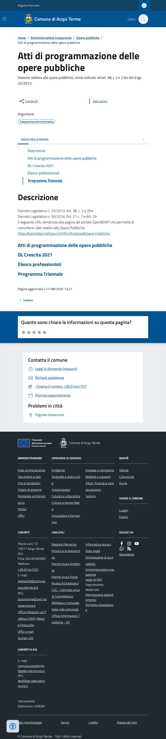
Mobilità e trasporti (98, 476)
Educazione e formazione (66, 518)
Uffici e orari (26, 631)
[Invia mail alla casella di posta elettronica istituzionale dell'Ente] (32, 584)
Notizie (124, 470)
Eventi (123, 516)
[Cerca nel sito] (141, 19)
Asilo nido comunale (65, 609)
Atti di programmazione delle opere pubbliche (65, 245)
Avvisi (123, 483)
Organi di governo (30, 489)
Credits (93, 722)
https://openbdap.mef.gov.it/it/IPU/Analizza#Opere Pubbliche (64, 233)
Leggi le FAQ (93, 579)
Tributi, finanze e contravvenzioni (99, 486)
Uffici (21, 515)
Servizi (65, 722)
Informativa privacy (98, 544)
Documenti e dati (29, 476)
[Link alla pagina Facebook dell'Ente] (121, 543)
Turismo (90, 496)
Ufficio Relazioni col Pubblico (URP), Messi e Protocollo (32, 618)
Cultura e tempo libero (66, 506)
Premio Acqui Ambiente (66, 567)
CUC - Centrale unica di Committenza (66, 593)
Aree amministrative (31, 470)
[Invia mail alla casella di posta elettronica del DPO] (32, 668)
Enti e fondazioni (29, 483)
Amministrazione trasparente (51, 37)
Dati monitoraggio (30, 722)
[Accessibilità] (13, 726)
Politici (22, 509)
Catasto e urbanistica (66, 496)
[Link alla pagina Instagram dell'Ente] (129, 543)
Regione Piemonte (28, 5)
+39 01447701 (28, 569)
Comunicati (126, 476)
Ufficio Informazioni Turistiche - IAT (66, 619)
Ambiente (58, 470)
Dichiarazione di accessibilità (99, 560)
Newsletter (126, 554)
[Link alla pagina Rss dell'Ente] (129, 548)
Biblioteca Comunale (65, 602)
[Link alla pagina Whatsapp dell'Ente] (121, 548)
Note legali (92, 550)
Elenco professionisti (39, 264)
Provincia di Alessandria (66, 554)
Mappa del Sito (127, 722)
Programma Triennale (40, 274)
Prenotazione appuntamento (99, 597)
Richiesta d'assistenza (99, 607)
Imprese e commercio (99, 470)
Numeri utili (25, 638)
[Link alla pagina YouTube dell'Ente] (136, 543)
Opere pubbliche (87, 37)
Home (22, 37)
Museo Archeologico (65, 583)
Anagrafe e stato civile (66, 480)
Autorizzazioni (61, 489)
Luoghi (123, 510)
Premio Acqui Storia (65, 576)
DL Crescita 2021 (35, 255)
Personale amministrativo (32, 499)
